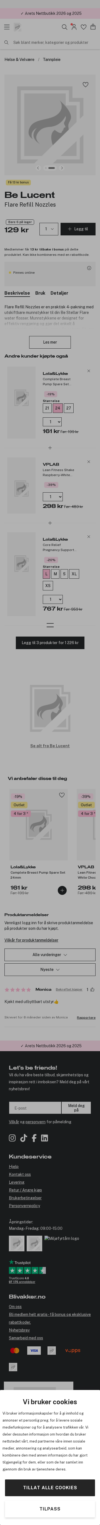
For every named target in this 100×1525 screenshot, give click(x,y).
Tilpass (50, 1509)
